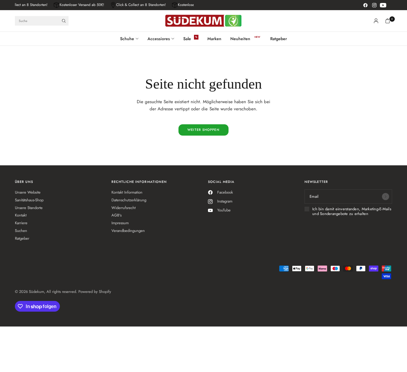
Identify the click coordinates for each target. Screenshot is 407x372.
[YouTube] (383, 5)
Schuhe (127, 39)
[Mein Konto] (376, 21)
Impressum (120, 223)
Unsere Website (28, 192)
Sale (187, 39)
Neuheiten (240, 39)
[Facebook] (365, 5)
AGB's (116, 215)
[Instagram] (374, 5)
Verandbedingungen (128, 230)
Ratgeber (278, 39)
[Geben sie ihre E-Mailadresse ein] (385, 196)
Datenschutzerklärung (128, 200)
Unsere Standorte (29, 208)
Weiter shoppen (203, 129)
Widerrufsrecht (123, 208)
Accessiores (158, 39)
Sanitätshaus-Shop (29, 200)
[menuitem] (131, 38)
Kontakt (21, 215)
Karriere (21, 223)
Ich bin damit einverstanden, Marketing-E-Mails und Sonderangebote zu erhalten (351, 211)
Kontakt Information (126, 192)
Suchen (21, 230)
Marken (214, 39)
